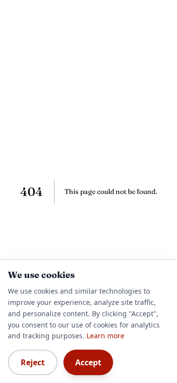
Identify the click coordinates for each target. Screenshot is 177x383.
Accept (88, 362)
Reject (33, 362)
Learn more (105, 335)
